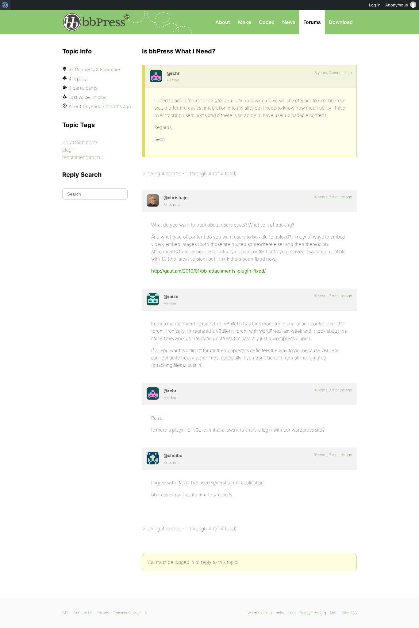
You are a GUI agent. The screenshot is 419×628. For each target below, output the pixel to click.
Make (244, 22)
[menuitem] (5, 5)
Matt (334, 613)
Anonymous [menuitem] (396, 4)
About (222, 22)
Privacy (103, 613)
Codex (266, 22)
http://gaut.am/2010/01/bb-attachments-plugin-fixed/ (208, 271)
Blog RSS (349, 613)
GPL (65, 613)
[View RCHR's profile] (156, 76)
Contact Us (83, 613)
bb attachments (80, 142)
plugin (68, 150)
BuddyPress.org (313, 613)
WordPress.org (260, 613)
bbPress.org (94, 22)
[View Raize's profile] (153, 299)
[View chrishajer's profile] (153, 200)
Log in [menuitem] (375, 4)
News (288, 22)
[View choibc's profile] (153, 458)
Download (341, 22)
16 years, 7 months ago (332, 72)
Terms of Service (127, 613)
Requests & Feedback (98, 69)
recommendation (81, 157)
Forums (312, 22)
